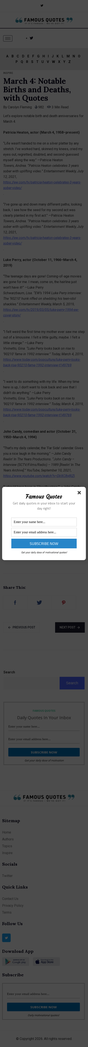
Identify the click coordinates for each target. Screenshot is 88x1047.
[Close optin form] (80, 493)
